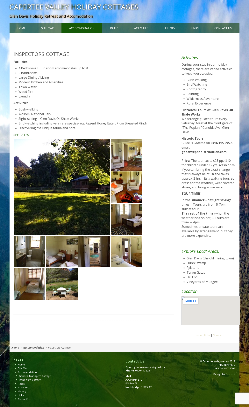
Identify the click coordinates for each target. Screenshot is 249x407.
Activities (23, 387)
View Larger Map (191, 328)
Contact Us (24, 399)
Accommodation (33, 347)
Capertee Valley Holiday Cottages (74, 7)
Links (207, 335)
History (22, 391)
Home (198, 335)
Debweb (231, 374)
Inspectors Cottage (30, 380)
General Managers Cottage (35, 376)
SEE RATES (21, 135)
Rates (21, 383)
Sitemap (218, 335)
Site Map (23, 368)
